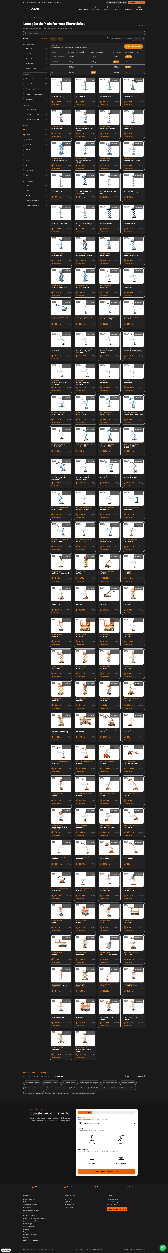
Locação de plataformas (31, 1221)
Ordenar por (128, 38)
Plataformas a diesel (51, 1083)
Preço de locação (29, 1216)
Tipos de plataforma (30, 1205)
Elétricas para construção (89, 1083)
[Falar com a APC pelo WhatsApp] (163, 1248)
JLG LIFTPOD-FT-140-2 (132, 52)
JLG (60, 38)
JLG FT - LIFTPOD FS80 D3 (98, 52)
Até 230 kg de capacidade (34, 1093)
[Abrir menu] (26, 9)
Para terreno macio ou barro (57, 1088)
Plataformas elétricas (32, 1083)
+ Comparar (66, 80)
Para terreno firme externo (34, 1088)
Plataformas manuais (109, 1083)
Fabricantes (27, 1207)
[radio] (92, 1139)
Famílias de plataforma (31, 1210)
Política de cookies (85, 1249)
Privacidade (6, 1250)
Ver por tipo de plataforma (34, 18)
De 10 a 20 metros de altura (100, 1088)
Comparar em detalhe (132, 46)
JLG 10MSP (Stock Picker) (76, 52)
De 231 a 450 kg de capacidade (57, 1093)
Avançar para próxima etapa (105, 1171)
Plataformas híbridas (69, 1083)
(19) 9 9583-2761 (112, 1199)
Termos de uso (97, 1249)
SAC (77, 1249)
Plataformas (27, 1202)
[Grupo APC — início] (35, 9)
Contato (26, 1237)
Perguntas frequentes (30, 1235)
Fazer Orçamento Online (117, 1209)
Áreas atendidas (28, 1226)
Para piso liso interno (128, 1083)
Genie (53, 38)
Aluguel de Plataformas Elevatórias (134, 1249)
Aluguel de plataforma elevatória (34, 1218)
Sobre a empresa (29, 1199)
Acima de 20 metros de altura (124, 1088)
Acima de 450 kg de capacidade (83, 1093)
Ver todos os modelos (135, 1076)
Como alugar (27, 1224)
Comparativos (28, 1213)
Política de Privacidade (31, 1240)
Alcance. (81, 1117)
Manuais (26, 1229)
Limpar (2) (44, 38)
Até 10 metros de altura (79, 1088)
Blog (24, 1232)
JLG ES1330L (117, 52)
